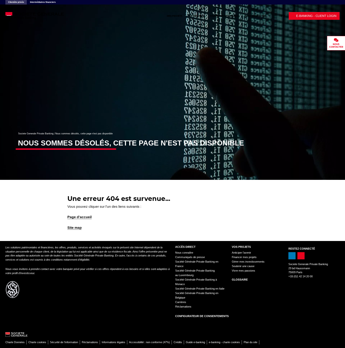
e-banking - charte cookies (224, 342)
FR (283, 16)
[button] (314, 16)
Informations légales (113, 342)
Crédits (178, 342)
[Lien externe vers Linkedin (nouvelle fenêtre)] (292, 255)
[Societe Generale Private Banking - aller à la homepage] (44, 16)
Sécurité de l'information (64, 342)
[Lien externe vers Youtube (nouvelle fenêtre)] (301, 255)
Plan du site (250, 342)
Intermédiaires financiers (43, 2)
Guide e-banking (195, 342)
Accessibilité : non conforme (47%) (149, 342)
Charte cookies (37, 342)
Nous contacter (255, 16)
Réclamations (183, 306)
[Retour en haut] (338, 343)
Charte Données (15, 342)
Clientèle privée (16, 2)
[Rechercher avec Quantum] (276, 16)
